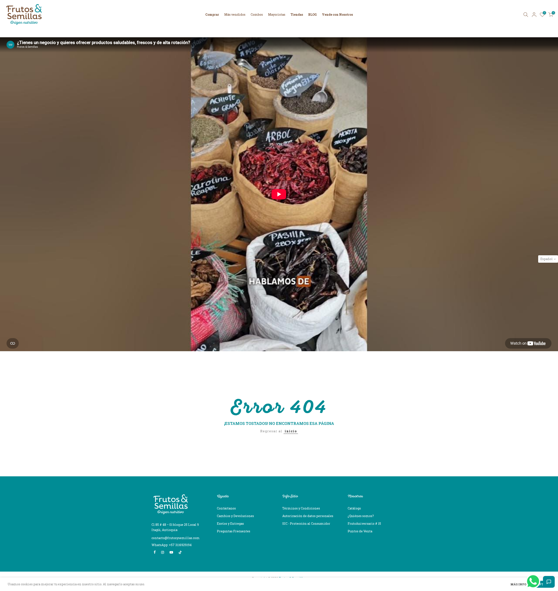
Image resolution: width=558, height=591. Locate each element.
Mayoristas (276, 14)
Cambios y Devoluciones (235, 516)
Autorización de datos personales (307, 516)
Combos (257, 14)
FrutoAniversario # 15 (364, 523)
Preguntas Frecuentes (233, 531)
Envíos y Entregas (230, 523)
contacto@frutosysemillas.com (175, 538)
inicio (291, 431)
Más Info (518, 584)
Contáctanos (226, 508)
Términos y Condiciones (301, 508)
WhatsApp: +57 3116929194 (171, 545)
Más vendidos (234, 14)
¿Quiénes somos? (361, 516)
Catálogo (354, 508)
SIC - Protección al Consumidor (306, 523)
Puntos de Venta (360, 531)
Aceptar (540, 584)
